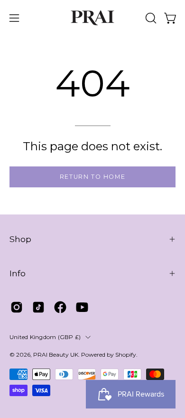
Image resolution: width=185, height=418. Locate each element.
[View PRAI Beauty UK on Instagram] (16, 307)
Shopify (125, 354)
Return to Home (92, 176)
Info (17, 273)
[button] (150, 18)
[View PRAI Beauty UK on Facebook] (60, 307)
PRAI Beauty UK (55, 354)
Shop (20, 239)
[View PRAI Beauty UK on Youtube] (82, 307)
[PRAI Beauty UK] (92, 18)
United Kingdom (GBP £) (45, 336)
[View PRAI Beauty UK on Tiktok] (38, 307)
